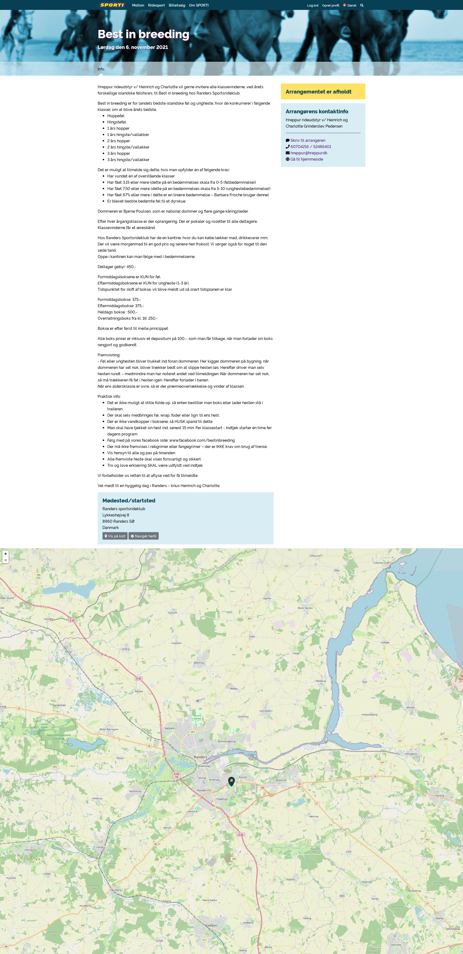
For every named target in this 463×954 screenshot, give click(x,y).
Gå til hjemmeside (307, 159)
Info (101, 68)
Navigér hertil (145, 536)
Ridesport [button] (156, 4)
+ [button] (5, 553)
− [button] (5, 559)
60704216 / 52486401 (311, 146)
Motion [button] (138, 4)
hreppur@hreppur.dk (309, 152)
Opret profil (330, 5)
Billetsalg (177, 4)
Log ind (312, 5)
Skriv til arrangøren (308, 140)
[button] (349, 5)
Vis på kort (116, 536)
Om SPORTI (199, 4)
